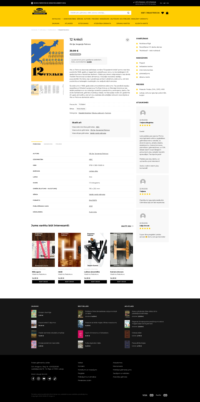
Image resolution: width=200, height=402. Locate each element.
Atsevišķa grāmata (120, 377)
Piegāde (81, 373)
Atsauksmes (117, 363)
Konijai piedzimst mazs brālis (49, 343)
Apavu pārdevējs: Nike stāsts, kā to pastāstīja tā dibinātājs (144, 312)
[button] (167, 13)
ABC (97, 127)
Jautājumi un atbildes (121, 373)
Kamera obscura (116, 272)
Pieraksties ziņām (84, 380)
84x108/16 (93, 200)
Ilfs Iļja (72, 44)
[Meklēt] (128, 13)
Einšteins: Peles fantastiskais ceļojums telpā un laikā (101, 312)
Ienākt (89, 62)
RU (161, 3)
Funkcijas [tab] (37, 144)
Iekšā (60, 272)
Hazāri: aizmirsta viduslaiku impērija (51, 333)
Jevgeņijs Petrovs (83, 44)
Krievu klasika (81, 108)
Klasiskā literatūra (85, 113)
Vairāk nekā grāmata (98, 133)
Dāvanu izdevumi (98, 113)
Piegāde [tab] (59, 144)
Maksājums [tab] (48, 144)
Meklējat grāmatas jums (122, 370)
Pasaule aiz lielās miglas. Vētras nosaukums (101, 323)
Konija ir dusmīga (45, 312)
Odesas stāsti (136, 333)
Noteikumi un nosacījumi (87, 370)
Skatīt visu (126, 226)
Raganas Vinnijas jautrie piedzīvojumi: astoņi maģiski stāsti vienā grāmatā (148, 323)
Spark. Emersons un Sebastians (96, 333)
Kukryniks (93, 212)
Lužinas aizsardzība (92, 272)
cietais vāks (93, 171)
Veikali (80, 363)
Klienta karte (118, 366)
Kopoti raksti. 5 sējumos (47, 323)
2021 (91, 206)
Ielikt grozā (43, 281)
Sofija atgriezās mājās (93, 343)
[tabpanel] (82, 183)
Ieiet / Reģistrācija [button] (150, 13)
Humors (108, 113)
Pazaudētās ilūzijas (139, 343)
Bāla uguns (36, 272)
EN (168, 3)
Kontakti (81, 366)
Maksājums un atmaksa (87, 377)
